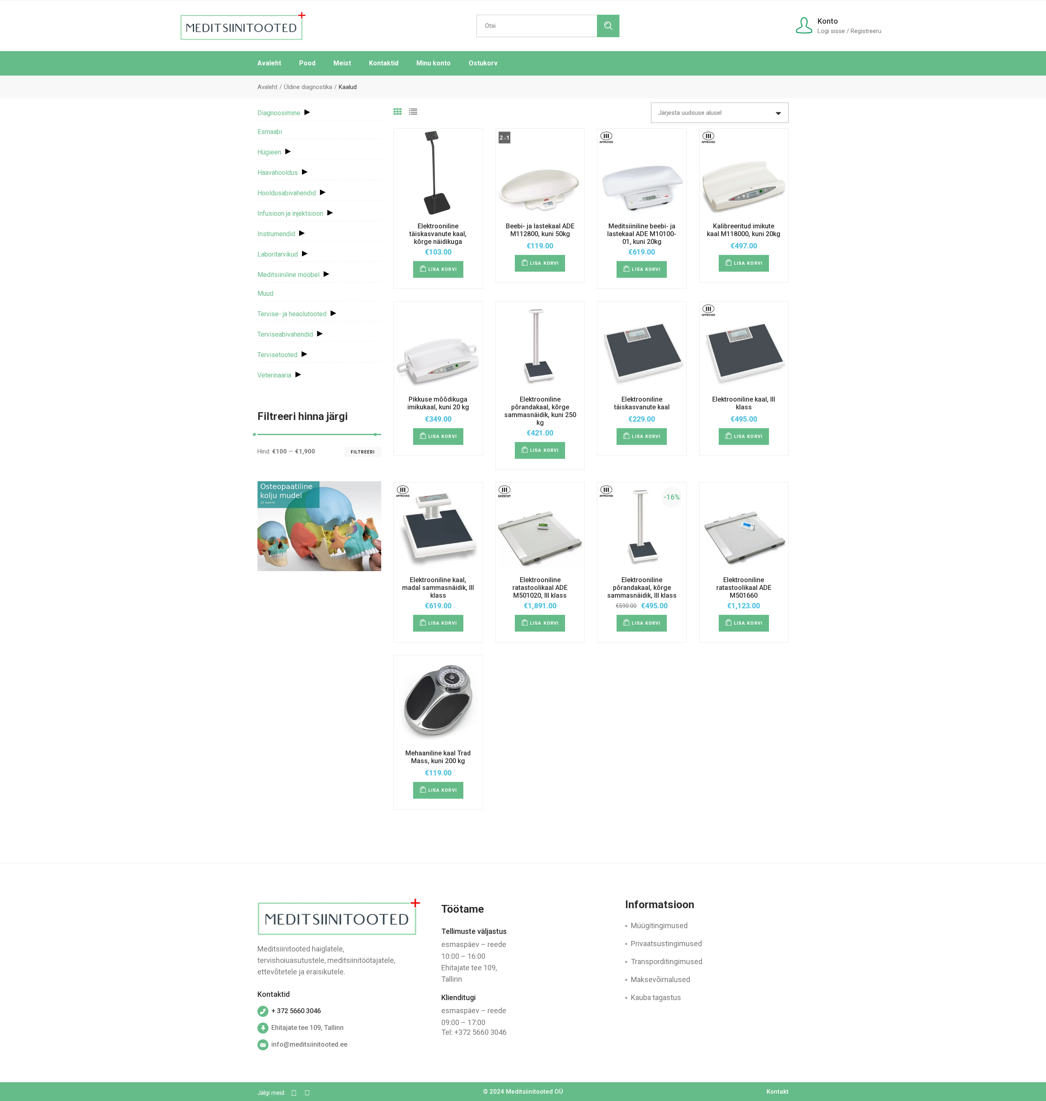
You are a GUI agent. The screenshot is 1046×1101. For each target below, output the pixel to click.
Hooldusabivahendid (286, 193)
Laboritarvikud (277, 254)
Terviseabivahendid (285, 334)
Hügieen (269, 152)
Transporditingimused (666, 961)
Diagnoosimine (278, 113)
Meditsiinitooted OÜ (534, 1091)
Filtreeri (363, 452)
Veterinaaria (274, 375)
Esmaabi (269, 132)
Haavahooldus (277, 172)
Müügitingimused (659, 925)
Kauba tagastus (656, 997)
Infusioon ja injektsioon (290, 213)
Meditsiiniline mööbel (288, 275)
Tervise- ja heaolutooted (291, 314)
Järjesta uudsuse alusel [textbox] (690, 112)
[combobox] (720, 113)
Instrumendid (276, 234)
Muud (265, 293)
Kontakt (778, 1091)
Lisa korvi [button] (442, 269)
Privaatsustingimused (666, 943)
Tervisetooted (277, 355)
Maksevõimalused (660, 979)
